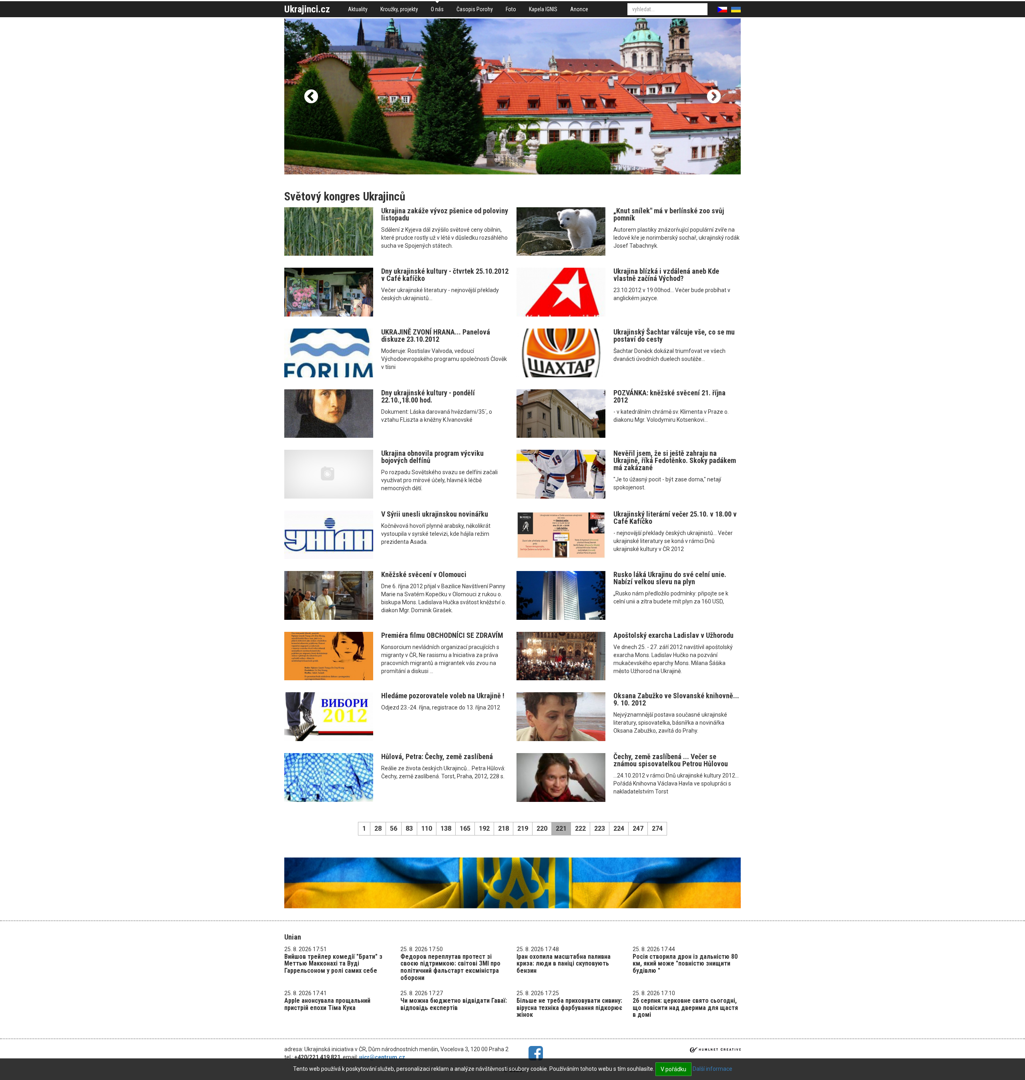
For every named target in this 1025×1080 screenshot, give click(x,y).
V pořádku (673, 1069)
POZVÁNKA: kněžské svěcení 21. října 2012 (669, 396)
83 (409, 828)
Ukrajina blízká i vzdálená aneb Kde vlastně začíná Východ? (666, 275)
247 (638, 828)
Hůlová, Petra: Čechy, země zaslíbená (437, 756)
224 (618, 828)
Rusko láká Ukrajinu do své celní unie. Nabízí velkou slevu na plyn (669, 578)
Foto (511, 9)
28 (378, 828)
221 (561, 828)
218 (503, 828)
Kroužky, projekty (399, 9)
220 (542, 828)
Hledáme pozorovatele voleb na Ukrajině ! (442, 695)
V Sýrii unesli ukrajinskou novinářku (434, 514)
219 (522, 828)
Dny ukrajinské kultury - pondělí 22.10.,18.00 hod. (428, 396)
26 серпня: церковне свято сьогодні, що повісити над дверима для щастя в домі (685, 1007)
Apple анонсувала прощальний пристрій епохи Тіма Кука (327, 1004)
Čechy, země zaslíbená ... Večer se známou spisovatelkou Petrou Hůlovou (670, 760)
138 (445, 828)
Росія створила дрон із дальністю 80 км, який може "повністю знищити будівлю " (685, 963)
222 (580, 828)
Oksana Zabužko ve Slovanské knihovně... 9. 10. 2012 (676, 699)
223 (599, 828)
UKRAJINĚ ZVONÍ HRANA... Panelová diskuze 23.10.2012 (435, 335)
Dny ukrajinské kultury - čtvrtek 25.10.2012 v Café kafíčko (444, 275)
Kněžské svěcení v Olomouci (423, 574)
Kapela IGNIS (543, 9)
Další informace (712, 1069)
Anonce (579, 9)
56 (393, 828)
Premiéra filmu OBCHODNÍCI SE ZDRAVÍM (442, 635)
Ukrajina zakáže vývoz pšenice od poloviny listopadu (444, 214)
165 (465, 828)
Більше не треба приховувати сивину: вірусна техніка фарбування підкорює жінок (569, 1007)
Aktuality (358, 9)
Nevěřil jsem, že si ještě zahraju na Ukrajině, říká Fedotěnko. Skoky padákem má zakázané (674, 460)
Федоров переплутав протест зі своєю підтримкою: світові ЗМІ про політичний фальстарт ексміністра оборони (450, 967)
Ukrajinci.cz (307, 9)
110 (426, 828)
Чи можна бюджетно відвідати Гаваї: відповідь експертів (453, 1004)
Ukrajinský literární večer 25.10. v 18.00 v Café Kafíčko (675, 517)
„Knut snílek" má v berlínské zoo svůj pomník (668, 214)
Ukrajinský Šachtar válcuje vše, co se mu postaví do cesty (674, 335)
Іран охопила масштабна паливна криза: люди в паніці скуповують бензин (564, 963)
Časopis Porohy (474, 9)
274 (657, 828)
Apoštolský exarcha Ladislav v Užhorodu (673, 635)
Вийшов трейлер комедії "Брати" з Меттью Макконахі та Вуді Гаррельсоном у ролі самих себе (333, 963)
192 (484, 828)
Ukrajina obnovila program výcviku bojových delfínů (432, 457)
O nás (437, 9)
